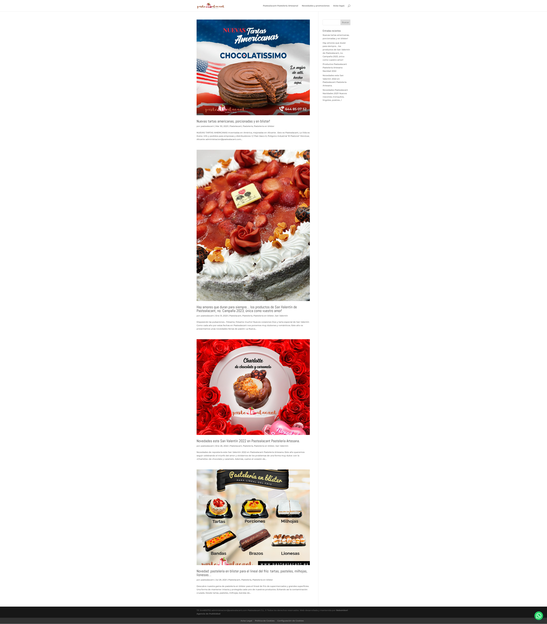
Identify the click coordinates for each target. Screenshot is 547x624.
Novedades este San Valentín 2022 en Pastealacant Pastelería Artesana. (248, 441)
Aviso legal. (339, 6)
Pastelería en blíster (264, 126)
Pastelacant (236, 126)
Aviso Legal (246, 620)
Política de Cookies (264, 620)
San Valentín (281, 315)
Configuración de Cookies (290, 620)
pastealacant (207, 126)
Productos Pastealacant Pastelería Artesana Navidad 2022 (335, 67)
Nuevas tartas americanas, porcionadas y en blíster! (233, 121)
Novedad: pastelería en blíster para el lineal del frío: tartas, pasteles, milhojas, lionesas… (252, 573)
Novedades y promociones (315, 6)
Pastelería (248, 126)
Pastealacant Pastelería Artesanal (280, 6)
